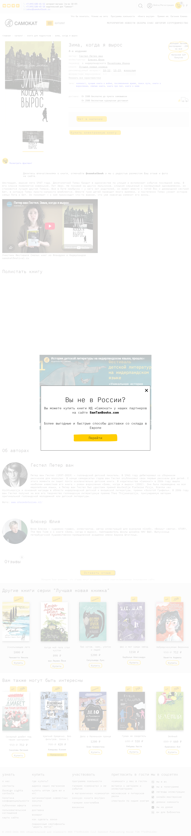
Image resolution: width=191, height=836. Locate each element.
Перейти (95, 438)
